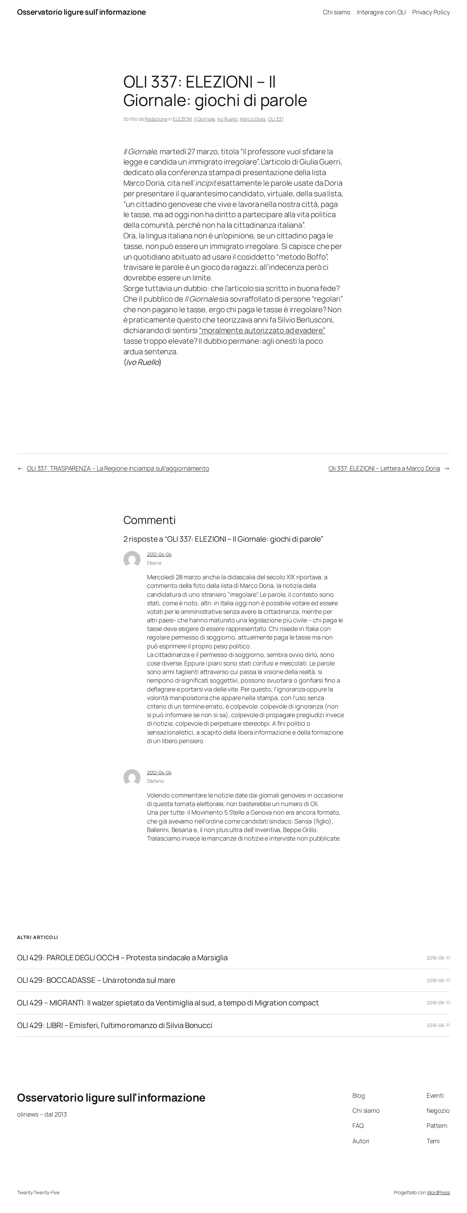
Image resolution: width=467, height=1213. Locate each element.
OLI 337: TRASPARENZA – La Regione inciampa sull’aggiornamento (118, 468)
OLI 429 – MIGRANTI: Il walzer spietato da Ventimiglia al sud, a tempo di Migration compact (168, 1003)
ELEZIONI (182, 119)
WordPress (438, 1192)
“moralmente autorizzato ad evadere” (262, 330)
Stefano (155, 781)
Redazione (156, 119)
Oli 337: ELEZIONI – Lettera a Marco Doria (384, 468)
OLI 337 (275, 119)
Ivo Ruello (227, 119)
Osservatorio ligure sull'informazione (81, 12)
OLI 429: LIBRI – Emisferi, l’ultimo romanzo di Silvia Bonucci (114, 1025)
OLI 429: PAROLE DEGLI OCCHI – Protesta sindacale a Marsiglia (122, 957)
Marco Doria (253, 119)
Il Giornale (204, 119)
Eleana (154, 562)
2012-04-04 (159, 554)
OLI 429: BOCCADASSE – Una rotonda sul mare (96, 980)
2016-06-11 (438, 957)
